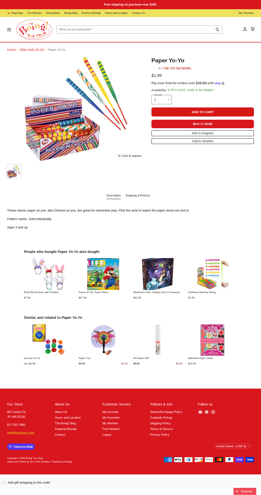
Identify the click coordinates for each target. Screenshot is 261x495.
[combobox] (135, 29)
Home (11, 50)
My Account (110, 412)
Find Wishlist (111, 429)
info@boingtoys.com (20, 432)
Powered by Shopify (61, 461)
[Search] (217, 29)
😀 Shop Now (15, 13)
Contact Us (138, 13)
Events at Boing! (91, 13)
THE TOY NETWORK (177, 68)
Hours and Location (116, 13)
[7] (14, 171)
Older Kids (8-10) (32, 50)
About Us (61, 412)
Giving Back (53, 13)
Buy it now (203, 124)
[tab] (114, 196)
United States (231, 446)
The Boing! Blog (65, 423)
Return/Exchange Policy (166, 412)
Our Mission (34, 13)
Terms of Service (161, 429)
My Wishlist (110, 423)
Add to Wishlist (202, 141)
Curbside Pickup (161, 417)
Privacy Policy (159, 434)
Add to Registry (203, 133)
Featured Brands (66, 429)
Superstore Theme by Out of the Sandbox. (29, 461)
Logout (106, 434)
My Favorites (246, 13)
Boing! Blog (70, 13)
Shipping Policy (160, 423)
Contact (60, 434)
